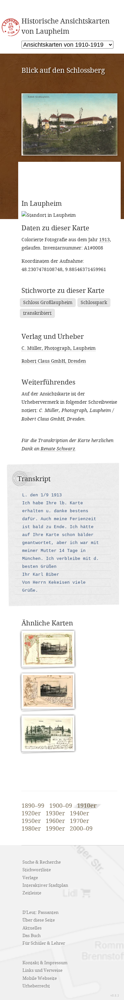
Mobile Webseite (39, 978)
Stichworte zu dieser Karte (62, 291)
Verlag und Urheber (52, 337)
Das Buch (31, 935)
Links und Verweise (42, 970)
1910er (87, 806)
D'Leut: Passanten (40, 912)
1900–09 (60, 806)
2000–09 (81, 829)
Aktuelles (32, 928)
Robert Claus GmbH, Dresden (53, 361)
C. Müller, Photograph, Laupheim (58, 348)
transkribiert (37, 313)
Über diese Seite (38, 920)
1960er (55, 821)
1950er (31, 821)
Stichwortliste (36, 870)
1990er (55, 829)
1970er (79, 821)
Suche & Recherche (41, 862)
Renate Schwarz (58, 448)
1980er (31, 829)
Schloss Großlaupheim (47, 302)
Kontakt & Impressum (44, 963)
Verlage (30, 878)
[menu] (67, 45)
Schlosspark (94, 302)
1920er (31, 814)
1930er (55, 814)
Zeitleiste (31, 893)
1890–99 (32, 806)
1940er (79, 814)
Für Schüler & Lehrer (43, 943)
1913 (104, 239)
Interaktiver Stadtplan (45, 885)
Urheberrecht (36, 986)
